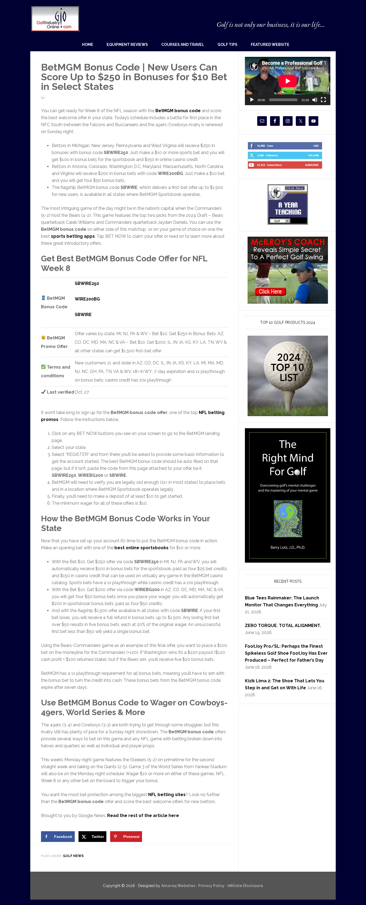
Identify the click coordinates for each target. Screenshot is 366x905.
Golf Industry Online (55, 18)
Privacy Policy (211, 886)
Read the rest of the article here (143, 815)
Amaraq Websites (178, 886)
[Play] (252, 99)
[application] (287, 81)
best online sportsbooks (141, 547)
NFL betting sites (167, 794)
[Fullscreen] (323, 99)
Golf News (73, 856)
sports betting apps (73, 236)
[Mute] (315, 99)
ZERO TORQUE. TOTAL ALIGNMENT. (283, 625)
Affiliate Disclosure (245, 886)
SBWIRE (83, 314)
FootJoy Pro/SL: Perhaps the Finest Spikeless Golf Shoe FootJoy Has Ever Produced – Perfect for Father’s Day (286, 653)
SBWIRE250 (87, 283)
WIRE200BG (87, 299)
